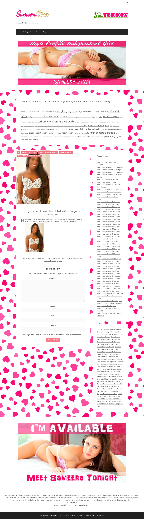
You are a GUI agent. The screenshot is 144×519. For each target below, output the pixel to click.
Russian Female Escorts (105, 401)
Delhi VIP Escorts (102, 369)
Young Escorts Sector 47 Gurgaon (108, 246)
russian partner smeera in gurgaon (62, 137)
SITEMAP (87, 505)
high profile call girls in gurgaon (74, 126)
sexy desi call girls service (78, 137)
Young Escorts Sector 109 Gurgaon (108, 209)
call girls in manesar (102, 111)
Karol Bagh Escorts (116, 334)
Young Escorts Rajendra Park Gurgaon (110, 293)
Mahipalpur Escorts (103, 334)
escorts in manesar (39, 117)
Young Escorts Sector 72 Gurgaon (108, 217)
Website (53, 325)
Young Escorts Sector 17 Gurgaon (108, 288)
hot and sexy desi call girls (57, 129)
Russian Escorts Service (110, 391)
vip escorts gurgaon (112, 136)
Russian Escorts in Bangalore (106, 377)
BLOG (81, 505)
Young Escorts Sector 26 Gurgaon (108, 279)
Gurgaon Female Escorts (105, 394)
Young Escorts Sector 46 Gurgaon (108, 249)
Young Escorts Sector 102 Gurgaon (108, 207)
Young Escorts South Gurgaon (107, 182)
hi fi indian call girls (49, 126)
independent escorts (38, 133)
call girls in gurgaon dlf (86, 111)
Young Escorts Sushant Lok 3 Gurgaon (110, 167)
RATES (68, 505)
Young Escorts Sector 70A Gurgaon (109, 224)
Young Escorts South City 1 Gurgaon (109, 192)
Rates (32, 32)
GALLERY (62, 505)
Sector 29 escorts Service (111, 381)
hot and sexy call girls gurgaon (55, 258)
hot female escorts (73, 129)
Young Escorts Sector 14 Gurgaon (108, 286)
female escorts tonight (87, 117)
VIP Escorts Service (115, 399)
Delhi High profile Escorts (114, 362)
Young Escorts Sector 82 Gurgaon (108, 212)
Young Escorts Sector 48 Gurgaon (108, 244)
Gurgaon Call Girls (108, 347)
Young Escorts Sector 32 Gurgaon (108, 269)
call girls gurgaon (66, 111)
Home (19, 32)
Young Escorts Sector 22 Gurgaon (108, 284)
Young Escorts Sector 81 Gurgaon (108, 219)
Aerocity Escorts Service (105, 372)
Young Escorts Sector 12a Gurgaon (108, 291)
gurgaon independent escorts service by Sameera (107, 122)
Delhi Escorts (101, 330)
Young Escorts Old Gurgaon (106, 306)
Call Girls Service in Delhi (114, 364)
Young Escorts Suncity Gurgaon (108, 180)
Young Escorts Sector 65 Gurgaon (108, 227)
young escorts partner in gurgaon (29, 139)
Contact (38, 32)
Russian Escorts (107, 359)
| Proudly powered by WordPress (93, 515)
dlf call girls (30, 117)
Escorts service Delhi (108, 357)
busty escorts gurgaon (34, 111)
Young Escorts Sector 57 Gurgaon (108, 229)
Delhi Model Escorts (114, 369)
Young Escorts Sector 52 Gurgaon (108, 241)
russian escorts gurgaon (101, 132)
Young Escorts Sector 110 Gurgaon (108, 204)
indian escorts (68, 133)
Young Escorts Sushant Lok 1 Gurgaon (109, 170)
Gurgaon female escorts (57, 121)
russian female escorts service (45, 137)
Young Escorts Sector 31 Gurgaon (108, 266)
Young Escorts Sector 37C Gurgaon (109, 259)
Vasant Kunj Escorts (103, 337)
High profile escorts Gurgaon (96, 125)
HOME (56, 505)
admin (48, 214)
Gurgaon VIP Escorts (104, 389)
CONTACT (74, 505)
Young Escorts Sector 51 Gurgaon (108, 239)
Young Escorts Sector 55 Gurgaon (108, 234)
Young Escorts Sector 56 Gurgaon (108, 232)
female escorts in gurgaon (74, 117)
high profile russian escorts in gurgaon (40, 129)
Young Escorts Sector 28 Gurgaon (108, 271)
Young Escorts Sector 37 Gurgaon (108, 261)
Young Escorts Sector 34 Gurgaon (108, 264)
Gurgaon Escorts (108, 342)
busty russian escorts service (48, 111)
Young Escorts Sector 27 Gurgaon (108, 274)
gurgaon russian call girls (27, 126)
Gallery (25, 32)
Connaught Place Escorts (111, 332)
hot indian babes (90, 129)
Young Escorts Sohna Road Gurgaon (109, 194)
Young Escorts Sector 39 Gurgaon (108, 251)
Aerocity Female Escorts (111, 374)
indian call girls (55, 133)
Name (53, 306)
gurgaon (95, 117)
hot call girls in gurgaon (74, 258)
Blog (44, 32)
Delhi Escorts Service (104, 367)
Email (52, 316)
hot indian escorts (106, 129)
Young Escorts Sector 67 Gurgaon (108, 222)
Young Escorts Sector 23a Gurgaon (109, 276)
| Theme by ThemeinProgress (72, 515)
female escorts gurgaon (55, 116)
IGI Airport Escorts (108, 339)
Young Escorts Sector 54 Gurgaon (108, 236)
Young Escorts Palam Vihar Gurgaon (109, 301)
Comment (53, 279)
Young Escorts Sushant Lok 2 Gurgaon (110, 172)
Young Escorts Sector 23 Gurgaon (108, 281)
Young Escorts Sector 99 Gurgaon (108, 214)
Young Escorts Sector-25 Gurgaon (108, 202)
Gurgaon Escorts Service (105, 384)
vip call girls (99, 137)
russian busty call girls (81, 133)
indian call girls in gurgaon (53, 261)
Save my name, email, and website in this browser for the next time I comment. (52, 335)
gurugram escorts (39, 126)
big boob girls (24, 111)
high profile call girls (60, 126)
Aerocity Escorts (111, 330)
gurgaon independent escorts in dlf (84, 122)
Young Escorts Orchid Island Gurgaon (109, 303)
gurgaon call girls (108, 116)
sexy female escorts (91, 137)
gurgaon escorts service (34, 122)
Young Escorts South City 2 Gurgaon (109, 189)
